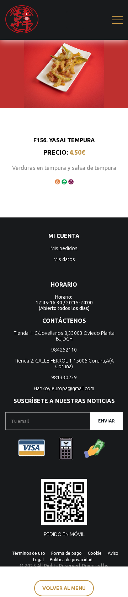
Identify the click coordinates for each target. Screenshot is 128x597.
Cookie (95, 553)
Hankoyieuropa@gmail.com (64, 388)
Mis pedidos (64, 248)
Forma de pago (66, 553)
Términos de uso (28, 553)
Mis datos (64, 259)
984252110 (64, 350)
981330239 (64, 377)
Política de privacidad (71, 559)
